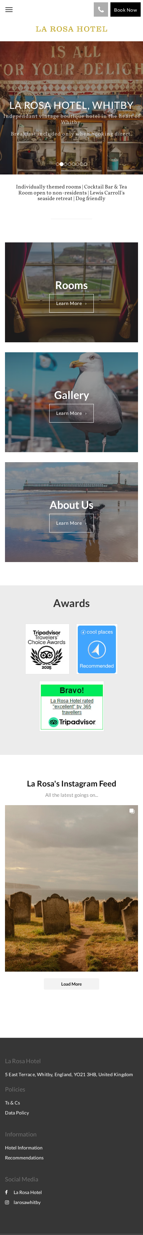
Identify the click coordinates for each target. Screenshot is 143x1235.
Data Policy (17, 1112)
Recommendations (24, 1157)
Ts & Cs (12, 1102)
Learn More (69, 303)
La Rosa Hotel (28, 1192)
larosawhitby (27, 1202)
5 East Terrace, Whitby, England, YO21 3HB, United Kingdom (69, 1074)
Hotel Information (24, 1147)
